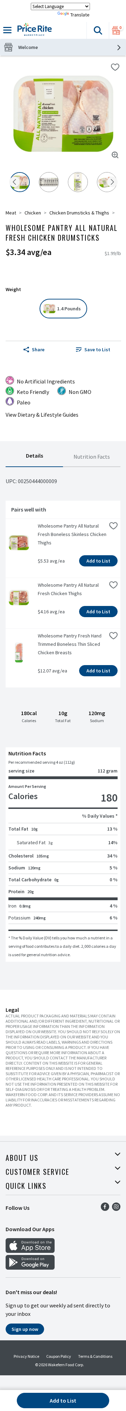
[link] (93, 349)
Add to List (98, 561)
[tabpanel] (63, 714)
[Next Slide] (112, 182)
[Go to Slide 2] (49, 182)
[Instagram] (116, 1208)
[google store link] (30, 1267)
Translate (80, 15)
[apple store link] (30, 1250)
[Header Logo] (33, 30)
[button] (97, 30)
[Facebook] (105, 1208)
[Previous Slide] (14, 182)
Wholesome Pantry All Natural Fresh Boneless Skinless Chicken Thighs (72, 534)
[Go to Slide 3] (78, 182)
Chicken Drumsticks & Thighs (79, 213)
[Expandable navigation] (7, 30)
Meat (11, 213)
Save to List (97, 349)
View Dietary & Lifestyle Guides (42, 414)
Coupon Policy (58, 1356)
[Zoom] (115, 155)
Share (38, 349)
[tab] (34, 457)
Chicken (32, 213)
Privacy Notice (26, 1356)
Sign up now (25, 1329)
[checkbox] (115, 67)
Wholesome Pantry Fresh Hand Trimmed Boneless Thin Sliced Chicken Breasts (70, 644)
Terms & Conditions (95, 1356)
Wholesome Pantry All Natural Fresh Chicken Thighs (69, 589)
